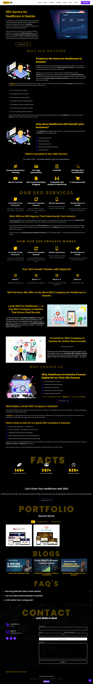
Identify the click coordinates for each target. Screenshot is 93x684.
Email (41, 632)
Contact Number (69, 632)
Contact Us (60, 679)
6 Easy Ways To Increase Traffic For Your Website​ (46, 574)
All (33, 521)
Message (42, 642)
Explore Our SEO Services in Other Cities (17, 671)
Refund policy (52, 679)
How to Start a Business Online (19, 573)
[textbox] (62, 639)
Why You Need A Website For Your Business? (74, 574)
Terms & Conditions (43, 679)
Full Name (42, 626)
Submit (63, 662)
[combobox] (63, 639)
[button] (23, 44)
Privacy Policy (33, 679)
